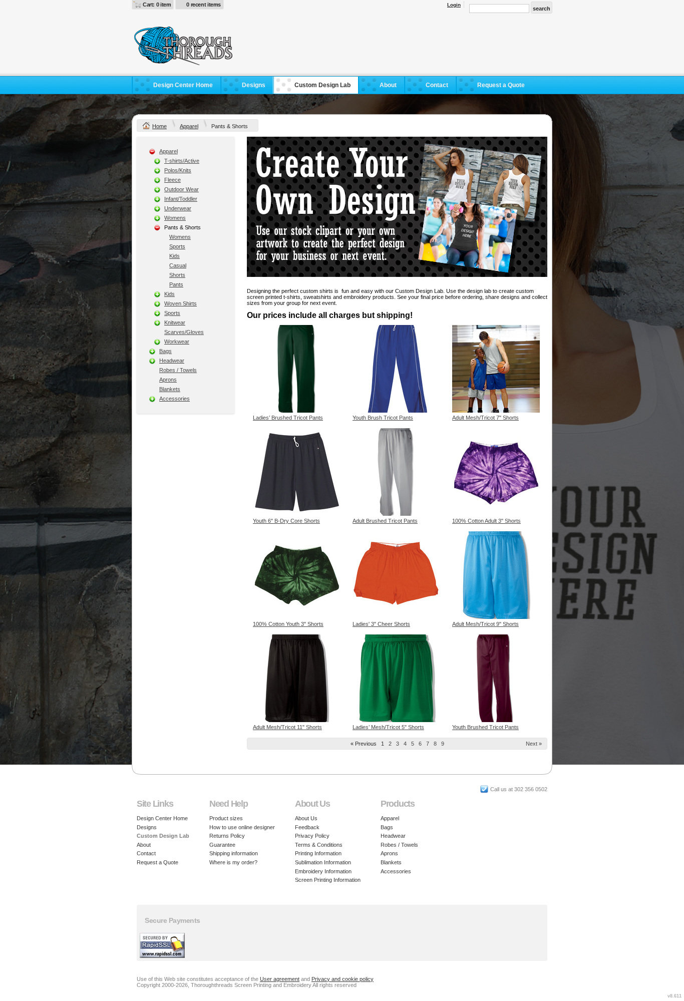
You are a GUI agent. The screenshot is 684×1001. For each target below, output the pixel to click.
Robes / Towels (178, 370)
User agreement (279, 979)
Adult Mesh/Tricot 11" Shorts (287, 727)
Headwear (171, 361)
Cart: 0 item (157, 5)
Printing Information (318, 853)
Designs (253, 85)
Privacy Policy (312, 836)
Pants (176, 284)
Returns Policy (227, 836)
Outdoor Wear (181, 189)
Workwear (176, 342)
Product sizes (226, 818)
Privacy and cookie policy (342, 979)
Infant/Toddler (180, 199)
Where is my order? (233, 862)
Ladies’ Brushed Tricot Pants (288, 418)
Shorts (177, 275)
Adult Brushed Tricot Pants (385, 521)
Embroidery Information (323, 871)
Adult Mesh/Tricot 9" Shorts (485, 624)
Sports (177, 246)
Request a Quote (501, 85)
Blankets (169, 389)
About (388, 85)
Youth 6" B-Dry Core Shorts (286, 521)
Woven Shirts (180, 303)
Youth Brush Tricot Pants (383, 418)
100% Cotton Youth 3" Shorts (288, 624)
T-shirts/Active (181, 161)
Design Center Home (183, 85)
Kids (174, 256)
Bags (165, 351)
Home (159, 126)
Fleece (172, 180)
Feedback (307, 827)
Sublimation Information (323, 862)
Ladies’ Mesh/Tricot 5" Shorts (388, 727)
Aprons (168, 380)
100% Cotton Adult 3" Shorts (486, 521)
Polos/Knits (177, 170)
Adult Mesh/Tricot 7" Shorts (485, 418)
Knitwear (174, 322)
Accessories (174, 399)
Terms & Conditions (319, 845)
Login (454, 5)
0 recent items (203, 5)
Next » (534, 744)
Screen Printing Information (328, 880)
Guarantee (222, 845)
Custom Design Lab (322, 85)
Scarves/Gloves (184, 332)
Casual (177, 265)
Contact (437, 85)
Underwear (177, 208)
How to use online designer (242, 827)
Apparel (189, 126)
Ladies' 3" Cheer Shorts (381, 624)
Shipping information (233, 853)
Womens (175, 218)
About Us (306, 818)
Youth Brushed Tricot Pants (485, 727)
